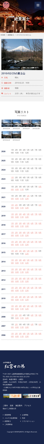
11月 (22, 189)
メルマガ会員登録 (11, 418)
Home (3, 35)
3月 (20, 214)
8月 (40, 187)
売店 (23, 418)
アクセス (27, 405)
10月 (17, 189)
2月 (16, 205)
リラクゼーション (28, 421)
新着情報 (8, 415)
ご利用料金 (9, 424)
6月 (32, 214)
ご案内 (5, 405)
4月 (24, 214)
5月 (28, 196)
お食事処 (25, 415)
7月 (36, 214)
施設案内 (18, 405)
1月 (12, 177)
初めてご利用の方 (9, 408)
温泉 (11, 405)
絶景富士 (11, 35)
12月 (27, 199)
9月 (12, 189)
